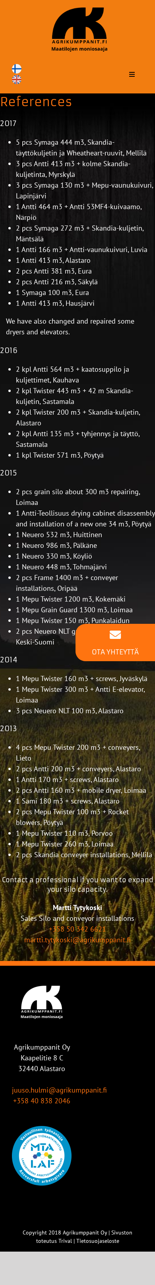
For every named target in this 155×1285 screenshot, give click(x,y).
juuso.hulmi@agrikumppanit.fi (59, 1090)
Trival (65, 1240)
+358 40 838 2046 (41, 1100)
